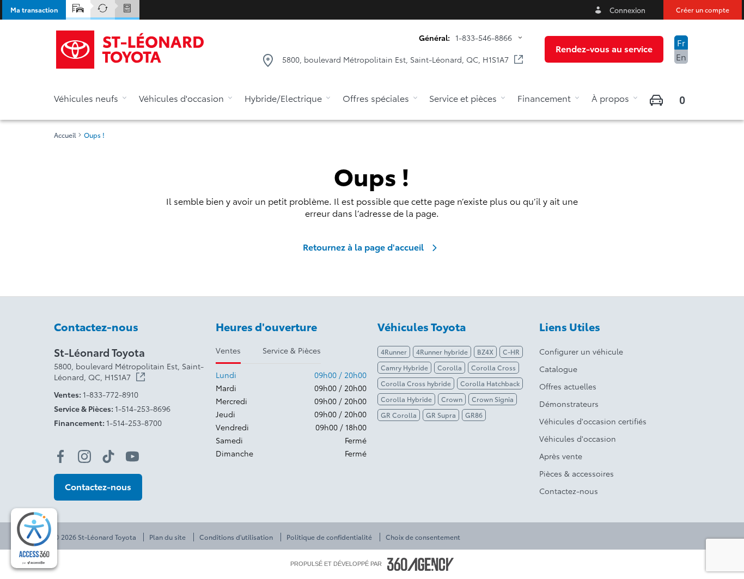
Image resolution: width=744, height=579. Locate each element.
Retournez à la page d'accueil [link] (363, 247)
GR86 (474, 414)
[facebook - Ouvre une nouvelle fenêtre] (60, 456)
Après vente (560, 455)
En (681, 56)
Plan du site (167, 537)
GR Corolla (399, 414)
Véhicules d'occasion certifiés (593, 421)
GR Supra (441, 414)
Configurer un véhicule (581, 351)
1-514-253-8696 (142, 408)
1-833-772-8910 (110, 394)
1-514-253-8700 (134, 422)
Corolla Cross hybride (416, 383)
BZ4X (485, 351)
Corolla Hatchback (490, 383)
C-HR (511, 351)
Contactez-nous (568, 490)
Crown (451, 399)
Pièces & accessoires (576, 473)
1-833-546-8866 (483, 37)
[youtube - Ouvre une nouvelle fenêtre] (132, 456)
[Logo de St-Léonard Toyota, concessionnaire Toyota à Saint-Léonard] (130, 50)
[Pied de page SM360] (420, 564)
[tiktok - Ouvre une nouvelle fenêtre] (108, 456)
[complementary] (34, 538)
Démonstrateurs (569, 403)
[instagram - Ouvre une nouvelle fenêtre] (84, 456)
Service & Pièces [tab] (292, 350)
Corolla (449, 367)
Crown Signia (493, 399)
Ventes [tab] (228, 350)
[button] (34, 10)
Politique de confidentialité (329, 537)
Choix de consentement (423, 537)
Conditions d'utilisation (236, 537)
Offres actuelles (567, 386)
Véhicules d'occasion (577, 438)
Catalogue (558, 368)
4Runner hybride (442, 351)
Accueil (65, 135)
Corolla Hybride (406, 399)
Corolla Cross (493, 367)
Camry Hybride (404, 367)
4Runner (394, 351)
